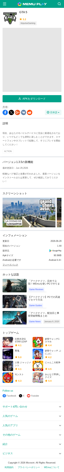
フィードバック (10, 264)
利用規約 (9, 467)
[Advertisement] (32, 60)
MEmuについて (51, 467)
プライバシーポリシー (29, 467)
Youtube (35, 395)
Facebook (11, 395)
